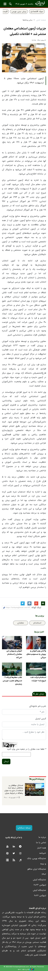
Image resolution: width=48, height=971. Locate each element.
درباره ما (42, 837)
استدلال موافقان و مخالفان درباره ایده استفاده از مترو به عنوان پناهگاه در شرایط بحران (13, 789)
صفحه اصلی (41, 20)
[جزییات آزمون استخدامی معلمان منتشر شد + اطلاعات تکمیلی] (24, 57)
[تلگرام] (20, 846)
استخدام (37, 622)
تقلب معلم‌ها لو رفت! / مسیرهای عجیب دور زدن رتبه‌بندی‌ (12, 680)
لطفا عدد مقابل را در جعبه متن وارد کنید (26, 749)
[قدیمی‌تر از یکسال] (36, 642)
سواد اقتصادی (37, 11)
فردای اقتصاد (24, 4)
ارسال (6, 761)
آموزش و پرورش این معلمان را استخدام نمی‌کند (14, 654)
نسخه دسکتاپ (24, 827)
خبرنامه (42, 853)
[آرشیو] (7, 860)
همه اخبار (41, 847)
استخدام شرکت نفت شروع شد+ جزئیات (38, 679)
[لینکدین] (13, 846)
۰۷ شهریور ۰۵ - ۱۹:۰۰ (11, 797)
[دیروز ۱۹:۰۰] (34, 789)
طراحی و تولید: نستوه (23, 969)
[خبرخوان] (13, 860)
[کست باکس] (20, 860)
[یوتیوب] (7, 846)
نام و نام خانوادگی (37, 706)
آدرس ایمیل (40, 718)
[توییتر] (13, 853)
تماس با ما (41, 842)
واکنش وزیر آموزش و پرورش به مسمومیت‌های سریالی (36, 654)
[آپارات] (7, 853)
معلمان (20, 622)
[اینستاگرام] (20, 853)
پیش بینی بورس (19, 11)
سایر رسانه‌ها (27, 20)
